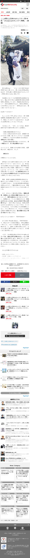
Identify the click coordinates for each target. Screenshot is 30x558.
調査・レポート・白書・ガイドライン (22, 493)
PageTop (25, 347)
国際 (1, 482)
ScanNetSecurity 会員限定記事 (10, 344)
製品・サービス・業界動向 (20, 482)
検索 (22, 8)
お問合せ (5, 533)
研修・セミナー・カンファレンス (6, 506)
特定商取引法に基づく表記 (21, 533)
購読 (27, 8)
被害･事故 (14, 12)
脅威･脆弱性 (22, 12)
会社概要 (14, 533)
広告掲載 (9, 533)
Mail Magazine (22, 529)
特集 (16, 506)
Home (7, 529)
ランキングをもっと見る (15, 393)
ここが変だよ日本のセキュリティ (10, 341)
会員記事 (8, 12)
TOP (15, 525)
